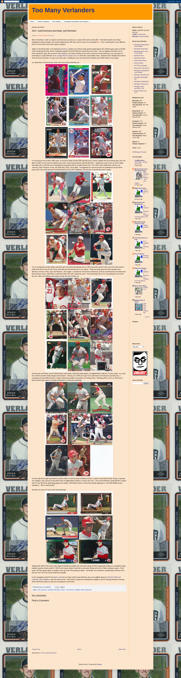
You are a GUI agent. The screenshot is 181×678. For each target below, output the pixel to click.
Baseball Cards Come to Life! (140, 222)
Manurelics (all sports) (141, 68)
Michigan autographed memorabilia (141, 71)
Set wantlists (56, 21)
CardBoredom (139, 160)
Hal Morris (64, 49)
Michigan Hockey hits (141, 84)
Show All (147, 317)
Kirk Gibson (45, 35)
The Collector (139, 254)
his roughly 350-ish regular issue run (67, 55)
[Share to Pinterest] (64, 587)
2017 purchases (42, 590)
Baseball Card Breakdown (140, 203)
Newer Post (36, 649)
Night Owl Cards (140, 188)
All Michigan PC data (139, 152)
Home (32, 21)
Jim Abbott (39, 35)
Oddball (77, 590)
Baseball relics (139, 55)
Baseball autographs (141, 49)
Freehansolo (139, 34)
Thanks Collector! (146, 227)
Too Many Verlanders (63, 10)
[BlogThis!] (58, 587)
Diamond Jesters (141, 268)
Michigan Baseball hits (141, 75)
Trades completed (43, 21)
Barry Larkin (51, 35)
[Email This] (56, 587)
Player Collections (86, 590)
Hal (80, 167)
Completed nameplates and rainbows (76, 21)
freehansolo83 (140, 36)
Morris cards (58, 577)
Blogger (99, 664)
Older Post (122, 649)
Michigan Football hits (141, 81)
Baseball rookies (139, 58)
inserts (63, 590)
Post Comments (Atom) (48, 653)
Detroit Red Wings (140, 60)
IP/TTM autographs (140, 65)
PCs (98, 42)
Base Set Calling (140, 286)
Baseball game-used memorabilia (141, 52)
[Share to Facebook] (62, 587)
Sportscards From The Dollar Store (141, 169)
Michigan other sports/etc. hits (139, 87)
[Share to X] (60, 587)
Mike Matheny (62, 53)
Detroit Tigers (138, 63)
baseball (50, 590)
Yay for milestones (145, 191)
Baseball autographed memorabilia (141, 45)
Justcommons (70, 590)
